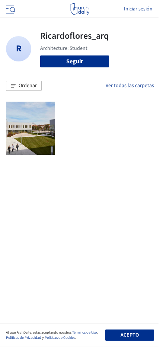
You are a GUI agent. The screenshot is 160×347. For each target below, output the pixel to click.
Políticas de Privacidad (23, 337)
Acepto (130, 335)
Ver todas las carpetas (130, 85)
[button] (24, 86)
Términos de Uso (84, 332)
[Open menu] (9, 9)
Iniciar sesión (138, 9)
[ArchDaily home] (79, 9)
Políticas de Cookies (60, 337)
